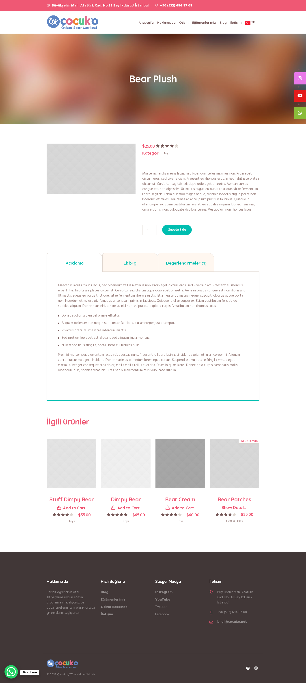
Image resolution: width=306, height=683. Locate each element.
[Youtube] (256, 668)
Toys (167, 153)
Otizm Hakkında (114, 607)
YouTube (162, 600)
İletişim (107, 614)
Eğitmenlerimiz (113, 600)
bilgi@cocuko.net (232, 622)
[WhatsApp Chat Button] (11, 672)
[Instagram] (248, 668)
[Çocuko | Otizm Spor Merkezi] (62, 664)
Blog (104, 592)
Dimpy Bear (126, 499)
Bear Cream (180, 499)
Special (230, 521)
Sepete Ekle (177, 230)
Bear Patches (234, 499)
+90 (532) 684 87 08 (176, 6)
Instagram (163, 592)
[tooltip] (300, 78)
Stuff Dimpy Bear (72, 499)
